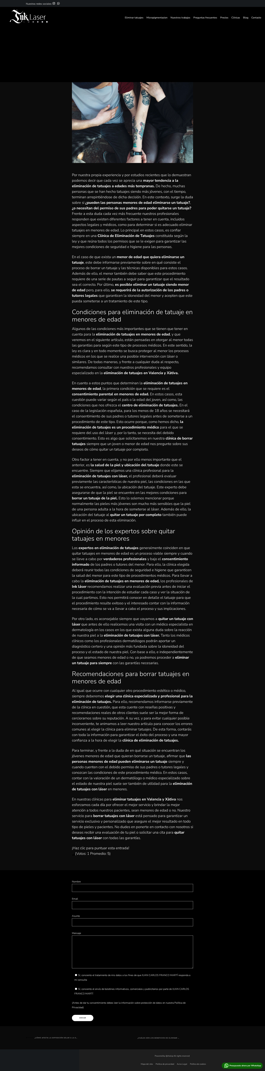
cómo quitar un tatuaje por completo (118, 449)
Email (75, 899)
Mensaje (76, 933)
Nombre (76, 881)
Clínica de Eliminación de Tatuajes (126, 235)
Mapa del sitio (147, 1064)
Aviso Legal (182, 1064)
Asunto (76, 916)
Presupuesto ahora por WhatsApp (245, 1065)
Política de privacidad (165, 1064)
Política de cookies (198, 1064)
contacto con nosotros (172, 826)
